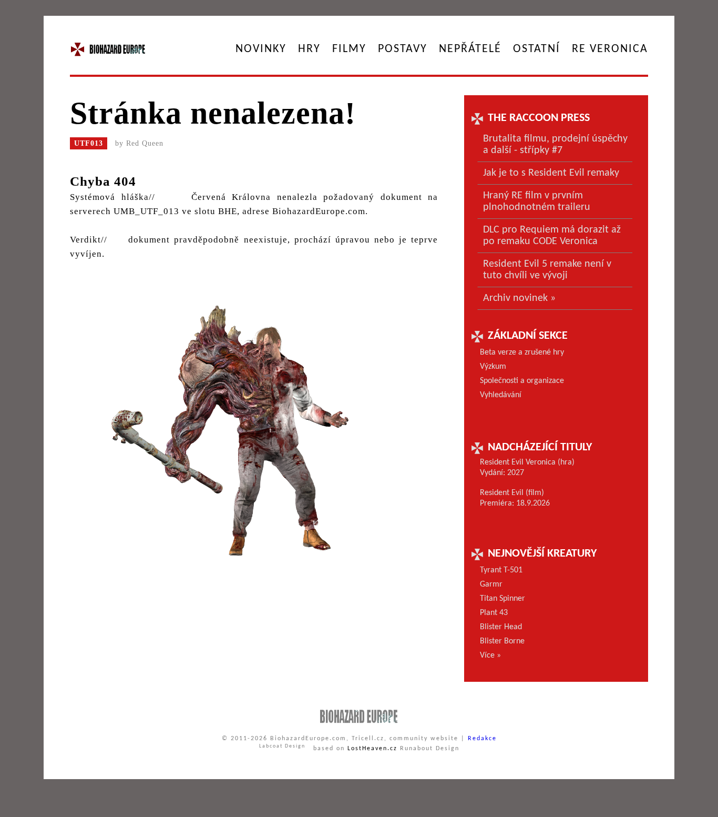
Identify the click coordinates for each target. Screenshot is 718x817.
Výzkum (493, 366)
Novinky (260, 49)
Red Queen (144, 143)
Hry (309, 49)
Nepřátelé (470, 49)
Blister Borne (502, 641)
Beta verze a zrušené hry (522, 352)
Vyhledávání (500, 395)
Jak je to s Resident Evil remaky (551, 173)
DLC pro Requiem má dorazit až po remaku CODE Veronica (552, 236)
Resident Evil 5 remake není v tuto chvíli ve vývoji (547, 270)
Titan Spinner (502, 598)
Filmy (349, 49)
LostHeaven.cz (372, 748)
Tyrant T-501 (501, 570)
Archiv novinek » (519, 298)
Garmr (491, 584)
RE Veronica (610, 49)
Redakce (482, 738)
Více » (490, 655)
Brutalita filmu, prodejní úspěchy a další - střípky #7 (555, 145)
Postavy (402, 49)
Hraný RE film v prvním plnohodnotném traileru (536, 201)
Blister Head (501, 627)
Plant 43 (494, 613)
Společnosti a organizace (522, 381)
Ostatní (536, 49)
